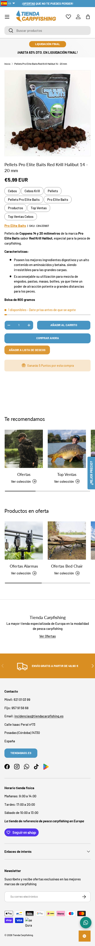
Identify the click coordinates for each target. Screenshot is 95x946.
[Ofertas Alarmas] (24, 540)
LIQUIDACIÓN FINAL (47, 44)
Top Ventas (39, 208)
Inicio (7, 63)
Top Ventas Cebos (20, 216)
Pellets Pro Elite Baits (24, 199)
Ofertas (23, 474)
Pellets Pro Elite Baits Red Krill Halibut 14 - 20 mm (40, 63)
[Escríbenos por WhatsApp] (85, 922)
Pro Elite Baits (57, 199)
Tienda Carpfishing (23, 935)
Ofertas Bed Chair (67, 566)
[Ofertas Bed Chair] (67, 540)
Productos (15, 208)
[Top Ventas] (67, 449)
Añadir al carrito (63, 325)
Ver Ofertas (47, 636)
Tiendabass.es (20, 753)
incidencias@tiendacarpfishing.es (38, 716)
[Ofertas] (24, 449)
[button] (88, 17)
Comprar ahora (47, 338)
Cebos (12, 191)
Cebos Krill (32, 191)
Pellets (53, 191)
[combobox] (47, 30)
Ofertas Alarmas (24, 566)
